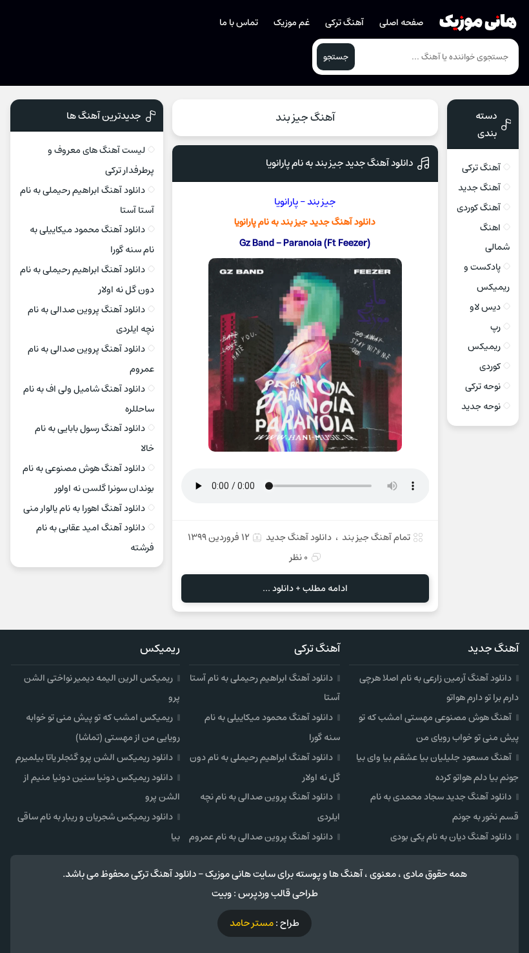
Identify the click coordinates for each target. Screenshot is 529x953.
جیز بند (294, 222)
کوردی (490, 366)
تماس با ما (238, 22)
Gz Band (256, 243)
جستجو (335, 57)
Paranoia (302, 243)
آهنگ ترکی (344, 22)
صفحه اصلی (401, 22)
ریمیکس (484, 346)
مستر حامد (252, 923)
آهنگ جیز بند (305, 117)
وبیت (222, 893)
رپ (495, 327)
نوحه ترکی (483, 386)
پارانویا (245, 222)
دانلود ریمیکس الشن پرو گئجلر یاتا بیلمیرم (94, 757)
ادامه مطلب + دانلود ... (305, 588)
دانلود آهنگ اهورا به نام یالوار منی (84, 508)
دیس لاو (485, 307)
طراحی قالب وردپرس (278, 893)
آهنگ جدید (479, 188)
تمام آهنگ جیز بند (376, 537)
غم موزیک (292, 22)
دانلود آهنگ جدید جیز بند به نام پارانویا (339, 163)
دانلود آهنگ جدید (299, 537)
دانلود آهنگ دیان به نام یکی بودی (451, 837)
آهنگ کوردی (479, 208)
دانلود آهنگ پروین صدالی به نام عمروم (261, 837)
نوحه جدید (481, 406)
